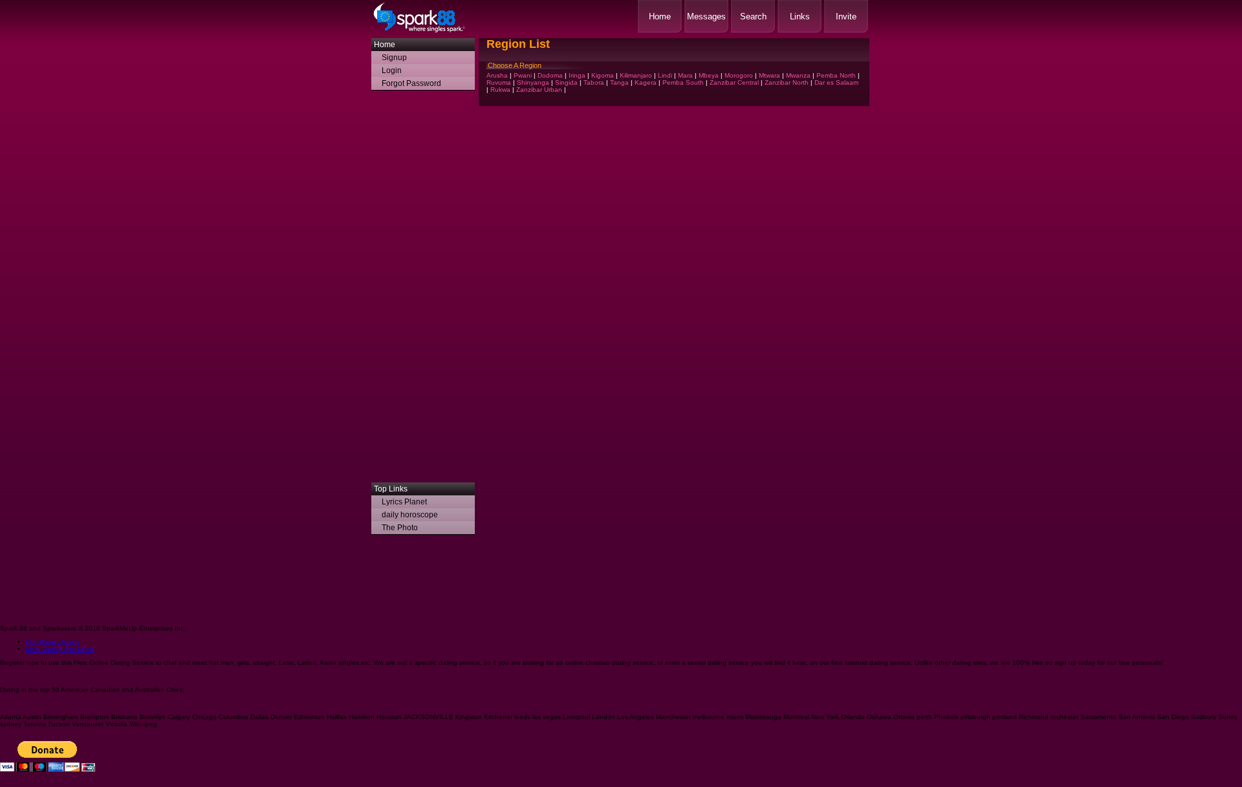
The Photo (400, 527)
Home (660, 16)
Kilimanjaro (636, 75)
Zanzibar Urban (539, 89)
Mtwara (769, 75)
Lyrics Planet (404, 501)
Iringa (577, 75)
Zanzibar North (787, 82)
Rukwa (500, 89)
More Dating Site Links (59, 648)
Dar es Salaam (836, 82)
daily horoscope (410, 514)
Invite (846, 16)
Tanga (619, 82)
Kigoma (602, 75)
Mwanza (798, 75)
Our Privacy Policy (53, 641)
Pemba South (683, 82)
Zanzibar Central (734, 82)
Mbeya (709, 75)
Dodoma (550, 75)
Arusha (497, 75)
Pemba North (836, 75)
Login (392, 70)
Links (800, 16)
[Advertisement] (423, 290)
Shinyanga (533, 82)
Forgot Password (411, 83)
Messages (706, 16)
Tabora (593, 82)
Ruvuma (498, 82)
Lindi (665, 75)
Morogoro (738, 75)
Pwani (523, 75)
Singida (566, 82)
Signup (394, 57)
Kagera (646, 82)
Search (753, 16)
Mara (685, 75)
